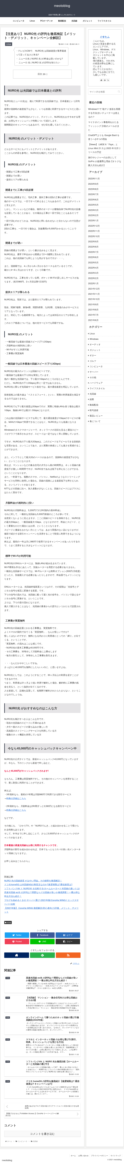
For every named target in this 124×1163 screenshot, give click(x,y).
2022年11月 (94, 230)
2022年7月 (93, 251)
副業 (92, 399)
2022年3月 (93, 272)
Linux (92, 333)
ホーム (73, 1155)
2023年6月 (93, 199)
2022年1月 (93, 283)
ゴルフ (93, 360)
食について (95, 421)
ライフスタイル (97, 388)
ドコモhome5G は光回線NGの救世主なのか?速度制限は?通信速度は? (38, 884)
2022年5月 (93, 262)
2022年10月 (94, 236)
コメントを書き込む (42, 1133)
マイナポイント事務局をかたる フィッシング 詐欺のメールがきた (103, 125)
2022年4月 (93, 267)
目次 (40, 73)
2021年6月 (93, 320)
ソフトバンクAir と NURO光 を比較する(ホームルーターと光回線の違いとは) (42, 888)
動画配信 (94, 404)
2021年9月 (93, 304)
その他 (93, 377)
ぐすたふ (105, 36)
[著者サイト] (16, 955)
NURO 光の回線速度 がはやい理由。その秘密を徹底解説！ (33, 880)
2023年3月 (93, 210)
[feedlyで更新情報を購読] (42, 955)
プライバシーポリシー (99, 1155)
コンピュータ (96, 366)
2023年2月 (93, 215)
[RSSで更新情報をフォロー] (68, 955)
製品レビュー (96, 415)
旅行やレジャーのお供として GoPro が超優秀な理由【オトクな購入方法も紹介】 (104, 161)
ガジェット (95, 349)
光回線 (8, 922)
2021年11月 (94, 293)
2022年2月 (93, 278)
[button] (119, 91)
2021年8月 (93, 309)
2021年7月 (93, 314)
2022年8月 (93, 246)
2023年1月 (93, 220)
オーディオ (95, 344)
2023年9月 (93, 183)
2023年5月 (93, 204)
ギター (93, 355)
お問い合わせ (83, 1155)
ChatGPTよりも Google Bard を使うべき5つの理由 (103, 136)
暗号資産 (94, 410)
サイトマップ (116, 1155)
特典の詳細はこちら (16, 798)
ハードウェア (96, 382)
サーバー (94, 371)
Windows (94, 338)
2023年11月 (94, 178)
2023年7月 (93, 194)
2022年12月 (94, 225)
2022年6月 (93, 257)
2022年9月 (93, 241)
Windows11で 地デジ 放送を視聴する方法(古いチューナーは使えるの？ (104, 112)
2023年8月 (93, 188)
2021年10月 (94, 299)
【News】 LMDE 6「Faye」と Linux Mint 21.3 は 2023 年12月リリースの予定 (104, 148)
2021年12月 (94, 288)
